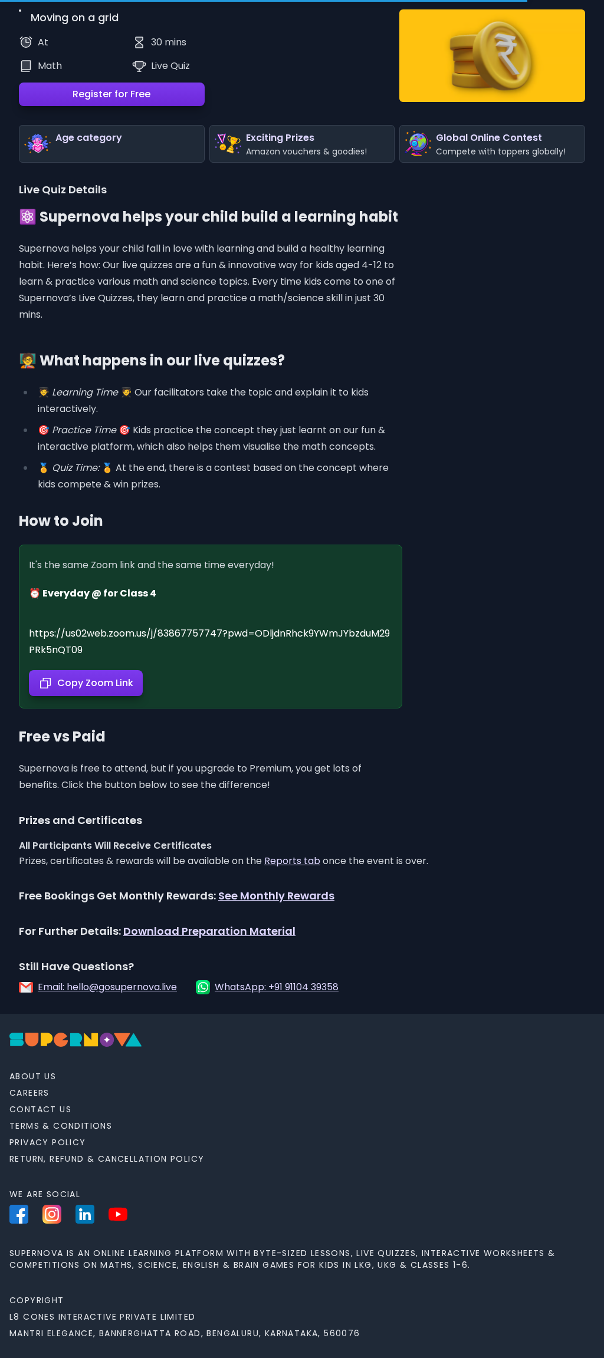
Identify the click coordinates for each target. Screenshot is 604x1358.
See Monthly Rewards (276, 895)
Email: (107, 987)
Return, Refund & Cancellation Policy (106, 1159)
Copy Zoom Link (95, 683)
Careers (29, 1093)
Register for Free (111, 94)
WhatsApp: (277, 987)
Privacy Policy (47, 1142)
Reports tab (292, 861)
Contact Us (40, 1109)
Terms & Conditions (60, 1126)
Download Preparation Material (209, 931)
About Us (32, 1076)
